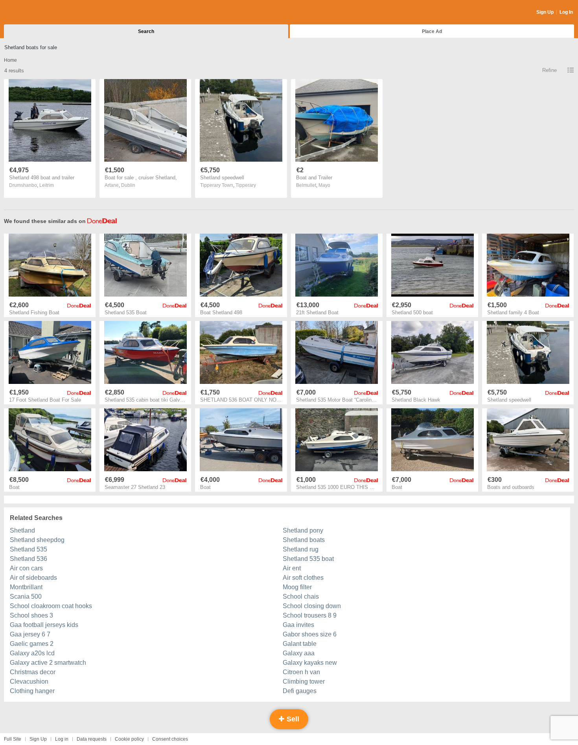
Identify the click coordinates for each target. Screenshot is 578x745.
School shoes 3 (31, 615)
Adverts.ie (35, 12)
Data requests (92, 739)
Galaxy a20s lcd (32, 653)
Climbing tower (304, 681)
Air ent (292, 568)
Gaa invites (298, 624)
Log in (61, 739)
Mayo (324, 185)
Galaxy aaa (299, 653)
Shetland (22, 530)
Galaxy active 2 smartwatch (48, 662)
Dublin (128, 185)
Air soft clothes (303, 577)
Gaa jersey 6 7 (30, 634)
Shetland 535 (28, 549)
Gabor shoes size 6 (310, 634)
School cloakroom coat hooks (51, 606)
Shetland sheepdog (37, 540)
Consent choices (170, 739)
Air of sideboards (33, 577)
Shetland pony (303, 530)
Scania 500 (26, 596)
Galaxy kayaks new (310, 662)
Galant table (300, 643)
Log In (566, 12)
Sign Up (545, 12)
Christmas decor (32, 672)
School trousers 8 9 (310, 615)
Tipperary (246, 185)
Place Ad (432, 31)
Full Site (12, 739)
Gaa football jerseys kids (44, 624)
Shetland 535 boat (308, 558)
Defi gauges (300, 691)
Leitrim (46, 185)
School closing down (312, 606)
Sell (292, 719)
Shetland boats (304, 540)
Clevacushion (29, 681)
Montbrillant (26, 587)
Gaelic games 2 (31, 643)
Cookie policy (129, 739)
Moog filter (297, 587)
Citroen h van (301, 672)
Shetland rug (300, 549)
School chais (301, 596)
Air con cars (26, 568)
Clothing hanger (32, 691)
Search (146, 31)
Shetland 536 (28, 558)
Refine (549, 70)
